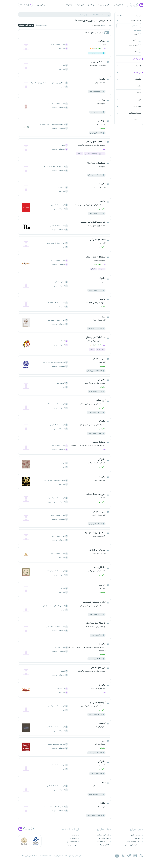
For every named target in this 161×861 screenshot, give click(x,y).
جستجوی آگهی (118, 5)
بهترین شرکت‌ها (80, 5)
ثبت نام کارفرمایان (103, 842)
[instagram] (117, 856)
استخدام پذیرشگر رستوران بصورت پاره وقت (92, 20)
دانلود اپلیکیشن (72, 842)
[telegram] (129, 856)
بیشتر (70, 5)
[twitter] (123, 856)
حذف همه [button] (120, 16)
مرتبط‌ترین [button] (96, 26)
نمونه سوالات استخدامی (133, 842)
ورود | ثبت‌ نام (24, 5)
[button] (128, 34)
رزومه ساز (91, 5)
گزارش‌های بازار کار (103, 845)
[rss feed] (141, 856)
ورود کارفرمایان (104, 838)
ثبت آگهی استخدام (25, 25)
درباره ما (74, 835)
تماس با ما (73, 838)
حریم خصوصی (72, 845)
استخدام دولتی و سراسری (133, 845)
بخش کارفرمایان (42, 5)
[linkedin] (135, 856)
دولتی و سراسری (105, 5)
